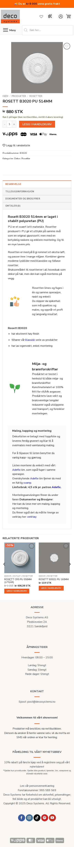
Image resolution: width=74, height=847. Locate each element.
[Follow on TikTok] (37, 817)
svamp (27, 483)
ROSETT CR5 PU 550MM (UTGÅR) (18, 581)
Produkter (19, 96)
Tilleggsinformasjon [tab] (19, 191)
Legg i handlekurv (37, 124)
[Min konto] (61, 16)
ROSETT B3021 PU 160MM (54, 579)
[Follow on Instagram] (29, 817)
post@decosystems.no (41, 702)
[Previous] (4, 571)
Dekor (17, 158)
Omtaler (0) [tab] (12, 205)
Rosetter (35, 96)
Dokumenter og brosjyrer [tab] (22, 198)
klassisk (30, 340)
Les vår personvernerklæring (37, 786)
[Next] (69, 571)
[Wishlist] (41, 16)
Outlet (17, 576)
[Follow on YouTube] (52, 817)
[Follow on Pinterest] (44, 817)
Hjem (5, 96)
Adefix (16, 470)
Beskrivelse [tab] (13, 184)
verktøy (31, 517)
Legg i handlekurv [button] (17, 591)
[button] (68, 16)
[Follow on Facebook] (21, 817)
